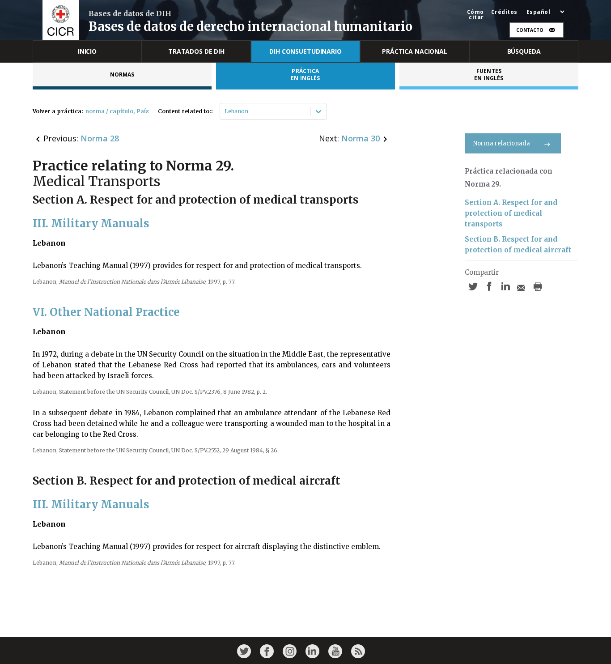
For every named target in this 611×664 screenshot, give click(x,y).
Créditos (504, 12)
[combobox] (225, 111)
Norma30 (360, 138)
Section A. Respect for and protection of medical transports (511, 213)
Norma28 (100, 138)
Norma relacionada (501, 143)
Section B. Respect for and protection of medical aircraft (518, 244)
